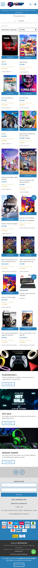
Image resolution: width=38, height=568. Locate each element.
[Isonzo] (10, 119)
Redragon (22, 298)
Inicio (15, 21)
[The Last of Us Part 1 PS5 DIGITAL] (28, 318)
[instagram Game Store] (15, 472)
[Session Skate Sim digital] (10, 206)
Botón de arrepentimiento (19, 554)
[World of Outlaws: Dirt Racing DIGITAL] (28, 161)
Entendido (19, 565)
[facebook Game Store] (22, 472)
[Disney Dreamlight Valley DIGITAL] (10, 160)
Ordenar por (4, 26)
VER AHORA (8, 384)
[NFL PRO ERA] (28, 83)
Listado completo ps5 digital (27, 228)
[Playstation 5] (19, 360)
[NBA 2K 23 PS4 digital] (10, 282)
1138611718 (19, 507)
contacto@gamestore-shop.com (19, 514)
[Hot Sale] (19, 399)
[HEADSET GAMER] (19, 438)
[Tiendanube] (19, 543)
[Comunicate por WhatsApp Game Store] (33, 551)
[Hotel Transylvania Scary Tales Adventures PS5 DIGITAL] (10, 245)
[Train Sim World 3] (10, 83)
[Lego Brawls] (28, 45)
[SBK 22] (10, 45)
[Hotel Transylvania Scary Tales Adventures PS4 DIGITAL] (28, 245)
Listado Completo (6, 71)
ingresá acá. (19, 551)
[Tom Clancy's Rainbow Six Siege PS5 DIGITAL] (10, 318)
